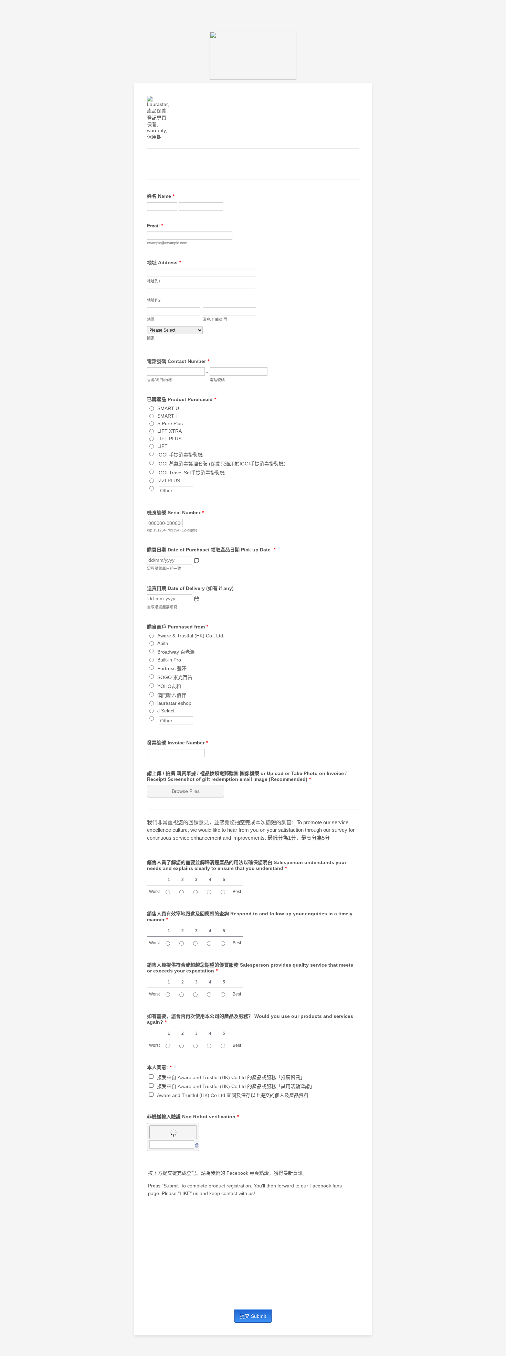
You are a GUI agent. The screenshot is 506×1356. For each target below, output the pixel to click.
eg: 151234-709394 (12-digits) (172, 530)
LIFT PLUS (169, 438)
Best (237, 891)
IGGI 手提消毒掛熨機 (180, 455)
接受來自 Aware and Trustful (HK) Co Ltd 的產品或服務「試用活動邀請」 (236, 1086)
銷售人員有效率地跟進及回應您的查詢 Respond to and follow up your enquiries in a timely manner (249, 916)
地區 (151, 320)
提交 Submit (253, 1316)
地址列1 (153, 281)
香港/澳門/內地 (159, 380)
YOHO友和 (169, 686)
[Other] (158, 488)
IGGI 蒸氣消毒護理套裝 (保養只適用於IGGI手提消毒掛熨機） (222, 463)
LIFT (162, 446)
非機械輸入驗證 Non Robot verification (193, 1116)
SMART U (168, 408)
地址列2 (153, 300)
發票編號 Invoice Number (177, 742)
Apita (162, 643)
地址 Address (164, 262)
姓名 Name (161, 196)
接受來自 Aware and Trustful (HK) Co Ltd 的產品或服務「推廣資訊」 (231, 1077)
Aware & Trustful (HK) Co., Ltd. (190, 635)
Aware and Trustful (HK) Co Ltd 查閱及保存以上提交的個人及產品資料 (232, 1095)
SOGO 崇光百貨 (174, 677)
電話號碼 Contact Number (178, 361)
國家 (151, 338)
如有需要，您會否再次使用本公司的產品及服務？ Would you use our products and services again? (250, 1019)
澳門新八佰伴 (171, 695)
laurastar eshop (174, 703)
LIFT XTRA (169, 431)
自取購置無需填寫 (162, 607)
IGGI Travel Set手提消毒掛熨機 (191, 472)
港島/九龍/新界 (215, 320)
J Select (166, 710)
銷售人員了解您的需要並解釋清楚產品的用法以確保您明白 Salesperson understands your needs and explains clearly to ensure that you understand (246, 865)
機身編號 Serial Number (175, 512)
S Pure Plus (170, 423)
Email (155, 225)
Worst (154, 891)
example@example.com (167, 243)
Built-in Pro (169, 660)
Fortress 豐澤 (172, 668)
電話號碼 (217, 380)
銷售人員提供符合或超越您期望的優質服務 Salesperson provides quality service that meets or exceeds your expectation (250, 967)
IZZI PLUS (168, 480)
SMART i (167, 416)
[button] (196, 560)
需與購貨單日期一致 (164, 569)
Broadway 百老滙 (176, 652)
